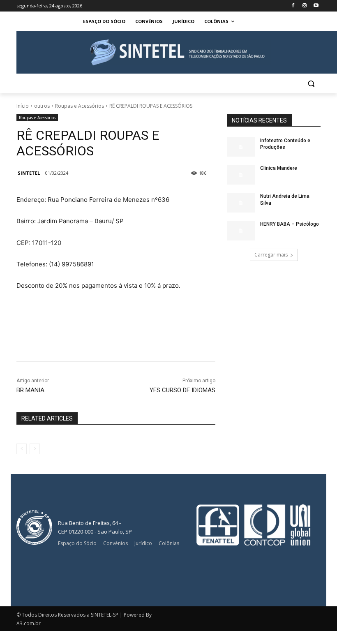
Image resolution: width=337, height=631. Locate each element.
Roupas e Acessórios (79, 105)
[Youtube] (316, 6)
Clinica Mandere (278, 168)
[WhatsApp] (154, 341)
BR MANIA (30, 390)
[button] (311, 83)
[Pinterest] (135, 341)
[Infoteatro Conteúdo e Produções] (241, 147)
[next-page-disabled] (35, 449)
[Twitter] (116, 341)
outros (42, 105)
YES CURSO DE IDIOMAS (182, 390)
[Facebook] (293, 6)
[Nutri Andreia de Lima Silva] (241, 203)
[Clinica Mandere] (241, 175)
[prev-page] (21, 449)
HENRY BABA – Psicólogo (289, 224)
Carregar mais (271, 254)
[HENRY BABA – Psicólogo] (241, 230)
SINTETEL (29, 173)
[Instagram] (304, 6)
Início (22, 105)
